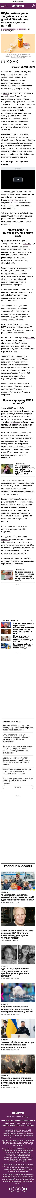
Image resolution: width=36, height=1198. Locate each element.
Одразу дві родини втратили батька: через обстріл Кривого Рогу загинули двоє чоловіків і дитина (16, 761)
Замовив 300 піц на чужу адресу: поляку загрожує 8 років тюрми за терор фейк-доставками (18, 727)
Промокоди (30, 1125)
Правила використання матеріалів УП (18, 1123)
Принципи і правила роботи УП (13, 1125)
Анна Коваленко (20, 29)
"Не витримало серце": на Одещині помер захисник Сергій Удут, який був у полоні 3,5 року (17, 897)
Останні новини (11, 722)
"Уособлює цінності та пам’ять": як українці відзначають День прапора (18, 781)
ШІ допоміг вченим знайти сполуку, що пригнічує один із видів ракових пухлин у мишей (17, 1009)
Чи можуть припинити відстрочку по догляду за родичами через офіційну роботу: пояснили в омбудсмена (17, 749)
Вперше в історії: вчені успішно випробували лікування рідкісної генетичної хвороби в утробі (24, 576)
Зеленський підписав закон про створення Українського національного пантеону (17, 771)
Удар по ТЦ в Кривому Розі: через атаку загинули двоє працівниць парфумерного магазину (15, 972)
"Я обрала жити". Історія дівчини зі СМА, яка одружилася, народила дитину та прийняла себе (25, 470)
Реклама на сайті (7, 1120)
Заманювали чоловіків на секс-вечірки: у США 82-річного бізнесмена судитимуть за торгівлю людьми (17, 934)
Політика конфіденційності (25, 1120)
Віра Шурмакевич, (7, 29)
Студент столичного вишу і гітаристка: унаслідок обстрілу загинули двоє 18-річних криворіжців (16, 738)
